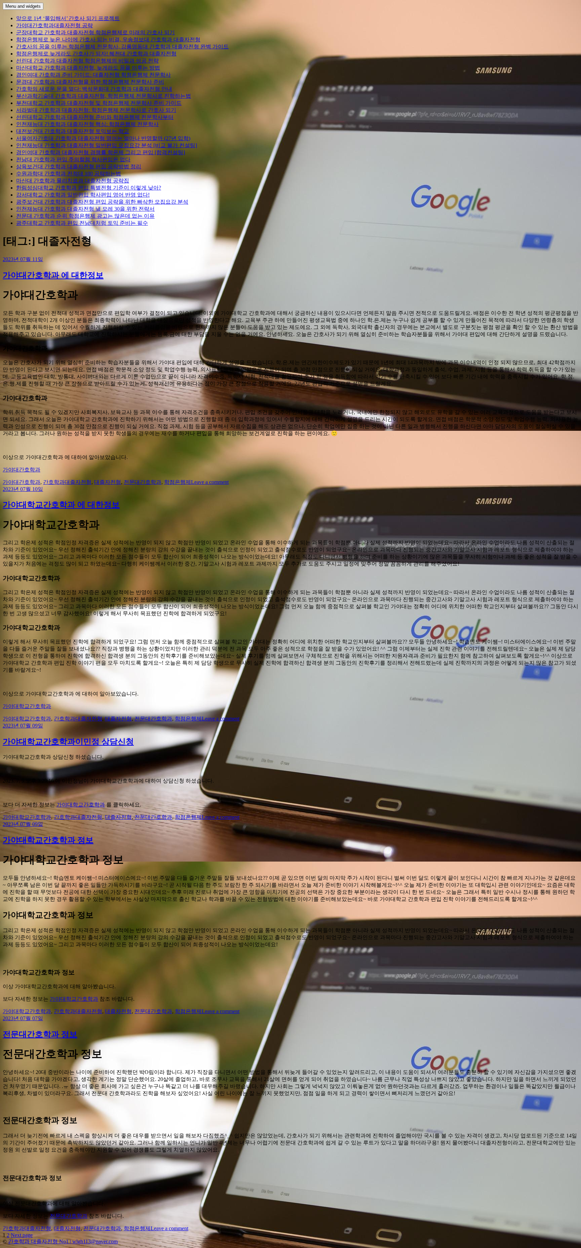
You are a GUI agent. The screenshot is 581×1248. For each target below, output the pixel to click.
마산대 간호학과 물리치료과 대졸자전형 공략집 (72, 180)
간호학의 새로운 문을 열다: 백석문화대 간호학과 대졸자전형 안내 (94, 89)
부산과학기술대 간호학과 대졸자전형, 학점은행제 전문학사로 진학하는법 (103, 96)
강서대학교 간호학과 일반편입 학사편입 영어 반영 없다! (83, 195)
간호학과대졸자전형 (67, 482)
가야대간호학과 (21, 469)
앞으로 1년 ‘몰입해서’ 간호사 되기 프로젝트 (68, 18)
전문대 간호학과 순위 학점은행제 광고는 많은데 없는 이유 (85, 216)
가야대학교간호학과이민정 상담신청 (68, 741)
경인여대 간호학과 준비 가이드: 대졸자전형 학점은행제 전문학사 (93, 75)
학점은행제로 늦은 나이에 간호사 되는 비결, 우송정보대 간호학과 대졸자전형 (108, 39)
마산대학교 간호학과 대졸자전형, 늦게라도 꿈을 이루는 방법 (88, 68)
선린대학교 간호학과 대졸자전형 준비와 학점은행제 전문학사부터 (94, 117)
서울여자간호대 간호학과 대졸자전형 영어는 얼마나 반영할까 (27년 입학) (103, 138)
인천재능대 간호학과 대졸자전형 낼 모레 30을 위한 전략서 (85, 209)
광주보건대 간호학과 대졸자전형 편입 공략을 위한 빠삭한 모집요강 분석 (102, 202)
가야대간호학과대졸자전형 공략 (54, 25)
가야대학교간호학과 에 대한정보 (61, 504)
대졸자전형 (107, 482)
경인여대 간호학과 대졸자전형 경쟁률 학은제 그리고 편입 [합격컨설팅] (100, 152)
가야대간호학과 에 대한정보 (53, 275)
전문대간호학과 (142, 482)
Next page (22, 1235)
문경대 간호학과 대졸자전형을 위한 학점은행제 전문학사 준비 (90, 82)
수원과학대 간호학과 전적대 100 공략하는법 (68, 173)
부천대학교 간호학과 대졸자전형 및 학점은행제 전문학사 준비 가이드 (99, 103)
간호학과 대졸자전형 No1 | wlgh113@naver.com (63, 1241)
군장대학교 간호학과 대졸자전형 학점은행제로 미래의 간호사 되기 (95, 32)
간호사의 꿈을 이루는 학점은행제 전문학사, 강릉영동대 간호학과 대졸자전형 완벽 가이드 (122, 46)
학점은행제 (177, 482)
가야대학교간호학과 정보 (48, 840)
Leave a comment (210, 482)
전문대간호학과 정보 (40, 1034)
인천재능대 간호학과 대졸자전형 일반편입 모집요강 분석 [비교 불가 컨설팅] (106, 145)
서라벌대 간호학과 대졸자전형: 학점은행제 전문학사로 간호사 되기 (96, 110)
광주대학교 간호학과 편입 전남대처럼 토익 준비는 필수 (82, 223)
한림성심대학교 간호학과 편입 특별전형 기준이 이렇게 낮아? (88, 188)
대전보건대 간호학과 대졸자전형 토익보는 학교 (72, 131)
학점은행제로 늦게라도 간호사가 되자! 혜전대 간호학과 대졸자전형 (96, 53)
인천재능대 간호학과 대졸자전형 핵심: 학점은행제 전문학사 (87, 124)
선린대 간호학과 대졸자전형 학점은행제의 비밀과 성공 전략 (87, 61)
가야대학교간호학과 (27, 706)
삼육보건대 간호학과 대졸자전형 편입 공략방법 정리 (78, 166)
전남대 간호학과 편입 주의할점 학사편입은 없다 (73, 159)
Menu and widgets (23, 6)
